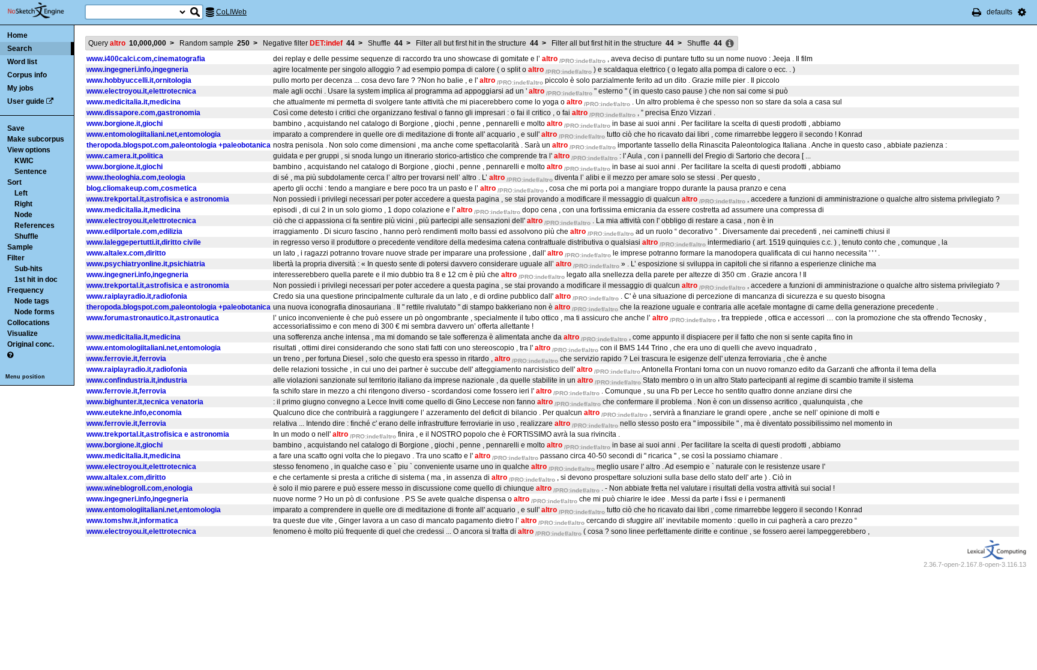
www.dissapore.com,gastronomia (143, 113)
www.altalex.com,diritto (126, 253)
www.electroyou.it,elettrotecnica (141, 91)
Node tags (31, 301)
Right (23, 204)
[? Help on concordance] (10, 355)
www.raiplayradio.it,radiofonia (136, 296)
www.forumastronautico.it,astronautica (152, 318)
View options (28, 150)
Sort (14, 182)
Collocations (28, 323)
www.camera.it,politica (124, 156)
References (34, 225)
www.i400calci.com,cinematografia (145, 59)
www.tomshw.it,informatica (132, 520)
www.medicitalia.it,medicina (133, 102)
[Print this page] (976, 12)
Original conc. (30, 344)
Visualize (22, 333)
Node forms (34, 312)
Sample (20, 247)
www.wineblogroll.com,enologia (139, 488)
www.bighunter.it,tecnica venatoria (144, 402)
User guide (25, 101)
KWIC (24, 161)
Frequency (25, 290)
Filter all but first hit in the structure (477, 43)
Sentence (30, 171)
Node (23, 215)
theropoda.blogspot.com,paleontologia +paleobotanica (178, 145)
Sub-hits (28, 269)
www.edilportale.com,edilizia (134, 231)
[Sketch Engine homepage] (44, 10)
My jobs (20, 88)
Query (127, 43)
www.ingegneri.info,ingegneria (137, 69)
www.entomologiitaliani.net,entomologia (153, 134)
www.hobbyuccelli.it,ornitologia (138, 80)
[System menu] (1022, 12)
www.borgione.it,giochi (124, 123)
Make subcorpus (35, 139)
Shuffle (26, 236)
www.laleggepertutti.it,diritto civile (143, 242)
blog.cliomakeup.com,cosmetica (141, 188)
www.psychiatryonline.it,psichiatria (145, 264)
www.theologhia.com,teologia (135, 177)
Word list (22, 62)
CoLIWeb (231, 12)
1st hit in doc (36, 279)
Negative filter (309, 43)
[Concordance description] (730, 43)
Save (16, 128)
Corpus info (27, 75)
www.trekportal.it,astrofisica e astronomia (157, 199)
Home (17, 35)
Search (19, 48)
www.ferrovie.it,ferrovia (126, 358)
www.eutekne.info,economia (134, 412)
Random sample (214, 43)
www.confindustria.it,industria (136, 380)
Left (21, 193)
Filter (16, 258)
